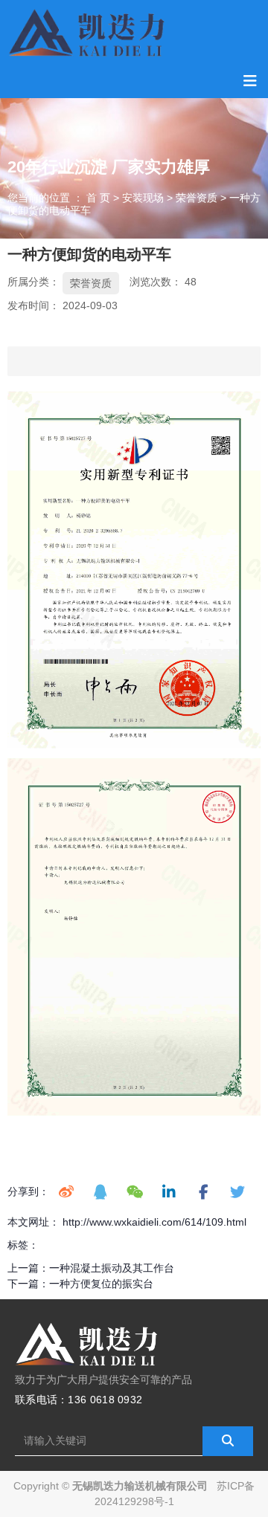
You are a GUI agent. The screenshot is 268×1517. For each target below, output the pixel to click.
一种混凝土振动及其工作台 (111, 1268)
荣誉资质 (196, 198)
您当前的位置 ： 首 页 (60, 198)
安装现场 (143, 198)
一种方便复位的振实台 (101, 1284)
